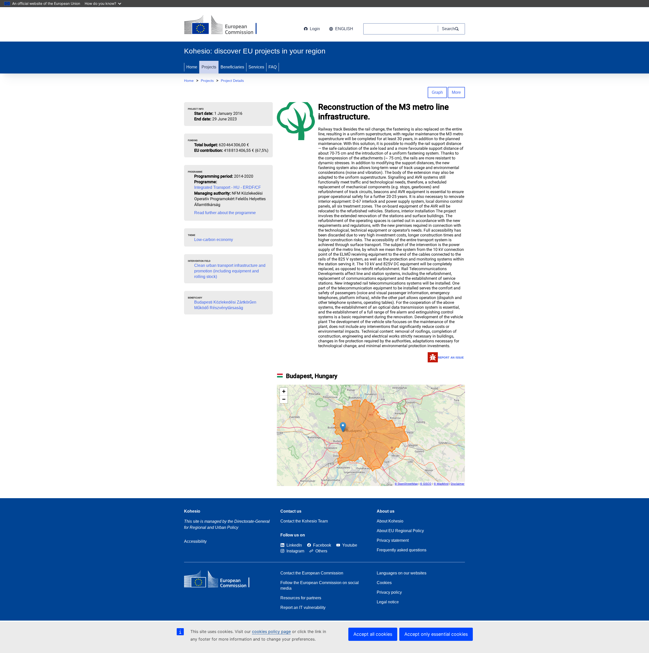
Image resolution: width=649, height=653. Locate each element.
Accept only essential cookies (436, 634)
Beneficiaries (232, 67)
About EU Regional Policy (400, 531)
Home (191, 67)
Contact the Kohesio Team (304, 521)
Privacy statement (393, 540)
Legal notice (388, 602)
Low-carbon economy (213, 239)
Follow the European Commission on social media (319, 585)
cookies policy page (271, 631)
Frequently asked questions (401, 550)
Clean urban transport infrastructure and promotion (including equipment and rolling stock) (229, 271)
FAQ (272, 67)
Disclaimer (457, 484)
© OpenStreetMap (406, 484)
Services (256, 67)
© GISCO (425, 484)
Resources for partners (300, 598)
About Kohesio (390, 521)
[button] (343, 427)
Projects (209, 67)
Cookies (384, 583)
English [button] (344, 29)
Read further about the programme (225, 213)
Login (315, 29)
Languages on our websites (401, 573)
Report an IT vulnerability (303, 607)
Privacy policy (389, 592)
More (456, 92)
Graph (437, 92)
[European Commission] (225, 25)
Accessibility (195, 541)
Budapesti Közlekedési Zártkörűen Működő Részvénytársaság (225, 305)
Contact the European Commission (311, 573)
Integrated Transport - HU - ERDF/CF (227, 187)
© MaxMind (441, 484)
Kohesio (192, 511)
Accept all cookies (372, 634)
